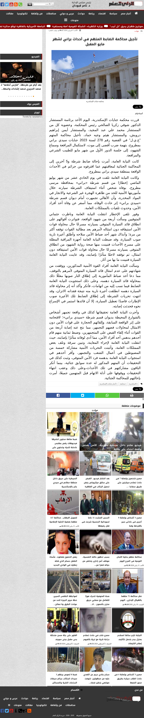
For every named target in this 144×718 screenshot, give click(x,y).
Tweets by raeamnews (32, 116)
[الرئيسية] (136, 13)
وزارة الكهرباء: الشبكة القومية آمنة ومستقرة (103, 26)
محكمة (122, 384)
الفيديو (36, 56)
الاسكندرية (132, 384)
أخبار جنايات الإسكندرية (108, 384)
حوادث (136, 31)
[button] (33, 96)
